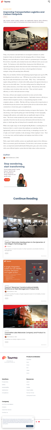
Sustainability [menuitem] (5, 387)
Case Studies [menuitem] (29, 390)
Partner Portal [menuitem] (30, 393)
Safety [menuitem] (3, 384)
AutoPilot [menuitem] (28, 359)
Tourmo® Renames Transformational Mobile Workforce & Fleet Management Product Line (22, 288)
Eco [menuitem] (27, 367)
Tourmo (9, 246)
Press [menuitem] (27, 384)
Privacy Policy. (6, 423)
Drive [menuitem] (27, 365)
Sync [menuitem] (27, 362)
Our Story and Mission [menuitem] (7, 404)
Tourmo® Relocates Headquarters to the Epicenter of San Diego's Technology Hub (25, 243)
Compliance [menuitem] (5, 393)
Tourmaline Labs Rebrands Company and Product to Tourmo (25, 333)
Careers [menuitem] (4, 407)
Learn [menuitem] (27, 382)
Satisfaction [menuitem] (5, 390)
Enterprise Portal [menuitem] (30, 395)
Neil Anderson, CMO (12, 158)
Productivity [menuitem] (5, 382)
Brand (5, 16)
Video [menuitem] (27, 370)
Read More (43, 255)
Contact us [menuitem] (5, 412)
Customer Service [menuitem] (6, 410)
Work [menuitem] (27, 373)
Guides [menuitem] (28, 387)
